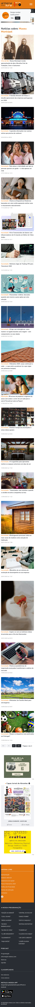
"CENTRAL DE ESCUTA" (25, 913)
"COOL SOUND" (6, 916)
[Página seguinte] (14, 745)
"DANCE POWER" (24, 916)
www (10, 825)
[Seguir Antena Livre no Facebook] (2, 897)
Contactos (4, 893)
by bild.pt (4, 1004)
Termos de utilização (7, 890)
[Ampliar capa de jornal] (17, 802)
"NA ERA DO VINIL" (7, 930)
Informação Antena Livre (8, 956)
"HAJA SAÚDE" (5, 941)
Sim (17, 18)
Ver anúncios (5, 975)
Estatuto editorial (6, 878)
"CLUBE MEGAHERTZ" (7, 934)
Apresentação (5, 875)
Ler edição (26, 825)
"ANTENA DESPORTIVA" (26, 924)
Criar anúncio (5, 978)
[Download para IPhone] (17, 996)
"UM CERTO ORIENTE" (25, 937)
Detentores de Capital (7, 881)
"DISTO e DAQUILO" (25, 920)
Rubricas (3, 960)
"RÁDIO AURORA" (6, 920)
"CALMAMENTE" (6, 937)
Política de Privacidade (8, 887)
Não (12, 18)
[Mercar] (17, 766)
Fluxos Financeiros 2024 (8, 884)
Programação (5, 953)
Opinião (3, 963)
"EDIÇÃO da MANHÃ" (7, 913)
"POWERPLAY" (23, 930)
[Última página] (18, 745)
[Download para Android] (16, 991)
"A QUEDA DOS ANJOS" (25, 934)
